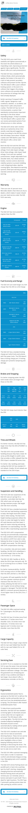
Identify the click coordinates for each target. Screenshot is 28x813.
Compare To (16, 8)
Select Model (10, 8)
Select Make (4, 8)
